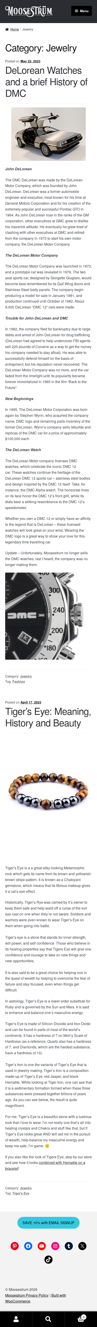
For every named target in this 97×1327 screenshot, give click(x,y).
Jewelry (26, 676)
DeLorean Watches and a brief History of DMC (46, 81)
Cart (75, 1315)
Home (14, 29)
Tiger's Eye (20, 1193)
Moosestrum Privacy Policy (26, 1295)
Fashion (18, 681)
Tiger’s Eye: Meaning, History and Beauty (48, 716)
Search (48, 1319)
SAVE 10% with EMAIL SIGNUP (48, 1222)
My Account (16, 1319)
